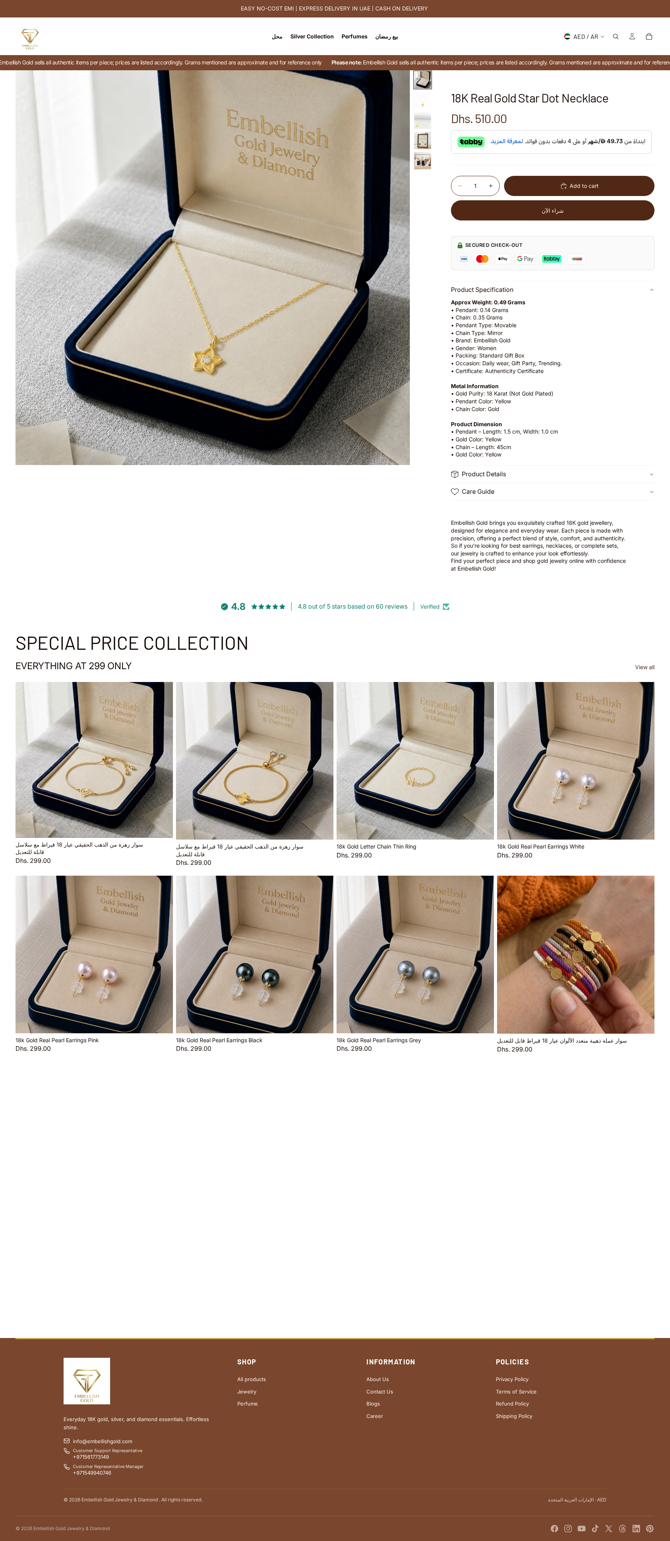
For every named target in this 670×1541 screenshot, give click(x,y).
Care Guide (478, 491)
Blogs (373, 1403)
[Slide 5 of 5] (422, 160)
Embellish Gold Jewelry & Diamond (71, 1528)
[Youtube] (581, 1528)
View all (644, 666)
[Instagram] (568, 1528)
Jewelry (246, 1391)
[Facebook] (554, 1528)
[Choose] (482, 828)
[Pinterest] (649, 1528)
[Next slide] (161, 759)
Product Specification (482, 290)
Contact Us (379, 1391)
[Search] (615, 36)
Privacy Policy (512, 1379)
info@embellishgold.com (102, 1441)
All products (251, 1379)
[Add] (161, 826)
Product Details (484, 474)
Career (374, 1416)
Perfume (247, 1403)
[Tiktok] (595, 1528)
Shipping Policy (514, 1416)
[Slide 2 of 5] (422, 100)
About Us (377, 1379)
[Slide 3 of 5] (422, 120)
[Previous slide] (27, 759)
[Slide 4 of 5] (422, 140)
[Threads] (622, 1528)
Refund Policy (512, 1403)
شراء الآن (553, 210)
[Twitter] (608, 1528)
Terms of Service (516, 1391)
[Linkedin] (636, 1528)
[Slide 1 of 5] (422, 80)
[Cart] (649, 36)
